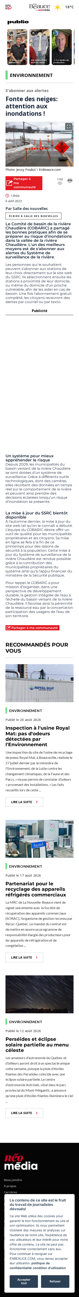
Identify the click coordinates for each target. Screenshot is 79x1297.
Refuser (55, 1281)
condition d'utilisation (49, 1268)
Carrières (10, 1192)
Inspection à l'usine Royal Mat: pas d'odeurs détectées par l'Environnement (37, 736)
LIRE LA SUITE (21, 802)
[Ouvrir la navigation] (8, 7)
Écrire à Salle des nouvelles (33, 216)
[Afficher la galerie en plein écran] (69, 126)
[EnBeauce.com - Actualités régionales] (39, 7)
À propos (10, 1186)
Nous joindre (13, 1180)
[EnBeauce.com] (21, 1161)
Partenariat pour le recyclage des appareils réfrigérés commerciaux (35, 889)
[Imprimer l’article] (70, 181)
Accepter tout (23, 1281)
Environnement (31, 75)
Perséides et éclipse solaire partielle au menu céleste (37, 1044)
